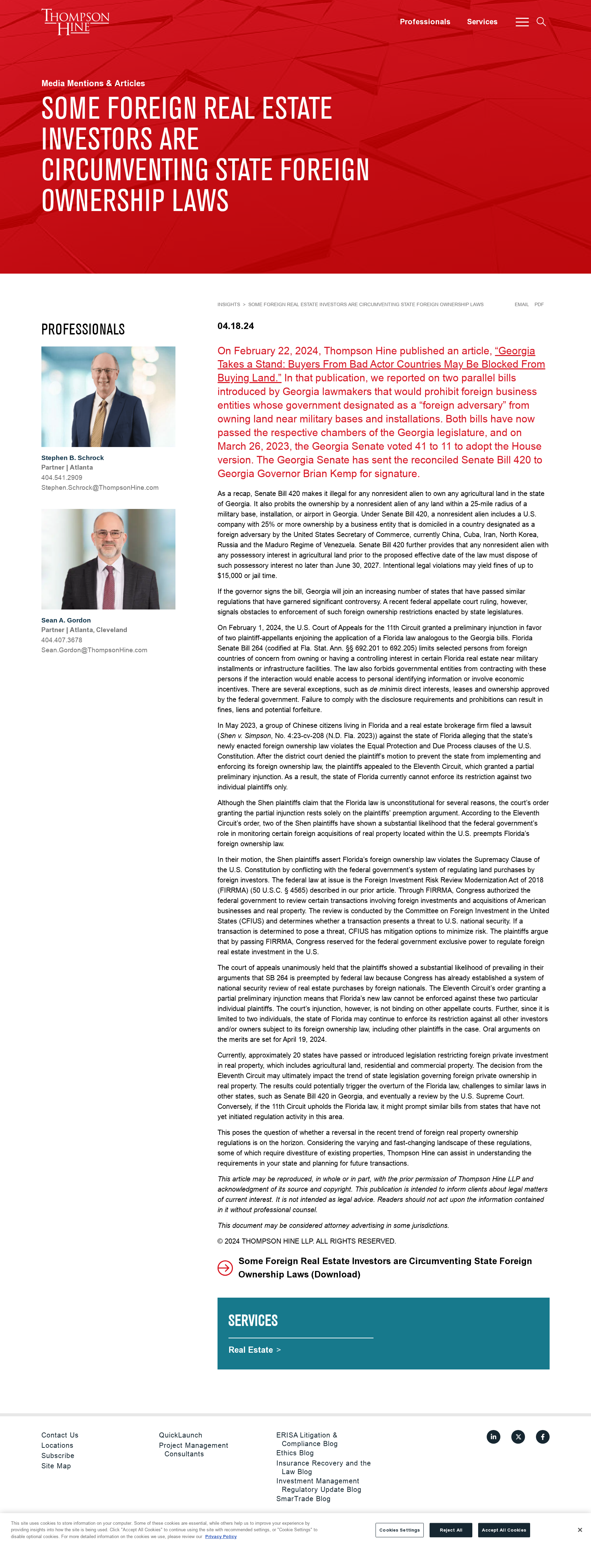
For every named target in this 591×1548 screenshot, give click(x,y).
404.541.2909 (61, 477)
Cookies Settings (399, 1530)
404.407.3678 (61, 640)
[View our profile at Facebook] (543, 1437)
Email (522, 304)
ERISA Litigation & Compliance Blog (307, 1439)
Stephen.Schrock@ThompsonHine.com (100, 487)
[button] (522, 22)
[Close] (580, 1529)
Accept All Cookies (504, 1530)
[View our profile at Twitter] (518, 1437)
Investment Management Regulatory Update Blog (319, 1485)
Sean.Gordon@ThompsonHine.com (94, 650)
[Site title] (75, 22)
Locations (57, 1445)
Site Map (56, 1466)
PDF (539, 304)
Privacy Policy (221, 1536)
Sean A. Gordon (66, 620)
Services (482, 22)
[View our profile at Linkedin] (493, 1437)
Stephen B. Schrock (72, 457)
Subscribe (58, 1455)
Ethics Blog (295, 1453)
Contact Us (60, 1435)
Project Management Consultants (193, 1449)
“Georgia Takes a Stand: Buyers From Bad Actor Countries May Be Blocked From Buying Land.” (381, 364)
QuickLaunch (180, 1435)
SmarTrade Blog (303, 1499)
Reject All (451, 1530)
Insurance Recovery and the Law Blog (323, 1467)
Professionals (425, 22)
